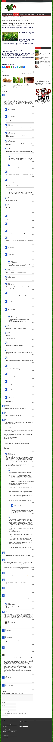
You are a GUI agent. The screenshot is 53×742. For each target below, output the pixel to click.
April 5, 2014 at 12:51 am (11, 247)
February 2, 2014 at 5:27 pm (17, 505)
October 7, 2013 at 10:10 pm (11, 125)
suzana (9, 132)
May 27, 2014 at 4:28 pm (8, 647)
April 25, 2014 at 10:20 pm (8, 630)
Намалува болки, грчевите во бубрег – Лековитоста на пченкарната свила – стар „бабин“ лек (18, 85)
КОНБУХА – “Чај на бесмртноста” (44, 53)
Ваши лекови (13, 16)
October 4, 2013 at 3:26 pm (11, 116)
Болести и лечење (6, 16)
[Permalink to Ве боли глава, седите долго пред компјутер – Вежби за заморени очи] (29, 82)
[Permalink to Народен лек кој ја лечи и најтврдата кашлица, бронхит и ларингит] (37, 67)
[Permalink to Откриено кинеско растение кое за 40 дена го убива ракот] (37, 52)
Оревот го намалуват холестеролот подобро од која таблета (6, 84)
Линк (6, 62)
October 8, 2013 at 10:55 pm (11, 141)
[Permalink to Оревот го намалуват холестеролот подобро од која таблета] (7, 82)
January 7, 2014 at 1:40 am (11, 223)
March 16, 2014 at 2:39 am (8, 612)
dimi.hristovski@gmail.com (10, 128)
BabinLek (6, 25)
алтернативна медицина (29, 14)
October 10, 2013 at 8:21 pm (11, 149)
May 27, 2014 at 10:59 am (8, 637)
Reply (33, 106)
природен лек (15, 14)
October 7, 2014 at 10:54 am (11, 301)
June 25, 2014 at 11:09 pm (11, 277)
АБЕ (5, 684)
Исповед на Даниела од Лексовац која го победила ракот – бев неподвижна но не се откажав (20, 0)
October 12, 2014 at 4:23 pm (11, 309)
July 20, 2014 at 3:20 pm (11, 284)
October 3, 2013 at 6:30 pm (11, 109)
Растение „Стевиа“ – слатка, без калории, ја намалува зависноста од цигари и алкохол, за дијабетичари (26, 72)
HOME (4, 14)
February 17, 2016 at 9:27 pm (9, 685)
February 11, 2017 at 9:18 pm (11, 381)
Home (4, 20)
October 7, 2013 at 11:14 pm (11, 133)
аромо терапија (20, 16)
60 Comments (20, 25)
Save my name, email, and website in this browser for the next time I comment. (14, 713)
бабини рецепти (9, 14)
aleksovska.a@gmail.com (10, 625)
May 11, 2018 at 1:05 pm (11, 397)
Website (3, 708)
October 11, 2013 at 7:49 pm (11, 454)
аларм (43, 14)
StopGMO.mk (42, 103)
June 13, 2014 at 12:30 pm (11, 604)
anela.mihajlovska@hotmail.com (21, 193)
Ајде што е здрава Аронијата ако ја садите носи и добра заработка (10, 72)
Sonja (9, 283)
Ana (36, 79)
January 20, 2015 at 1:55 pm (8, 677)
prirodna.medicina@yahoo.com (8, 438)
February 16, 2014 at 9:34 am (9, 595)
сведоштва (22, 14)
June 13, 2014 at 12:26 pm (11, 270)
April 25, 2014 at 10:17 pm (11, 254)
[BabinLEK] (9, 10)
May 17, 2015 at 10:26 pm (14, 317)
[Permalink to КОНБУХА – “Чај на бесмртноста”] (37, 56)
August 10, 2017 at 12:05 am (11, 389)
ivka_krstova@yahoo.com (25, 143)
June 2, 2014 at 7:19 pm (14, 262)
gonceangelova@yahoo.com (13, 265)
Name (3, 702)
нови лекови (38, 14)
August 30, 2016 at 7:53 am (11, 622)
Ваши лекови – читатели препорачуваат (9, 731)
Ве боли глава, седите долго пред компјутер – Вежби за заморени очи (29, 84)
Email (3, 705)
